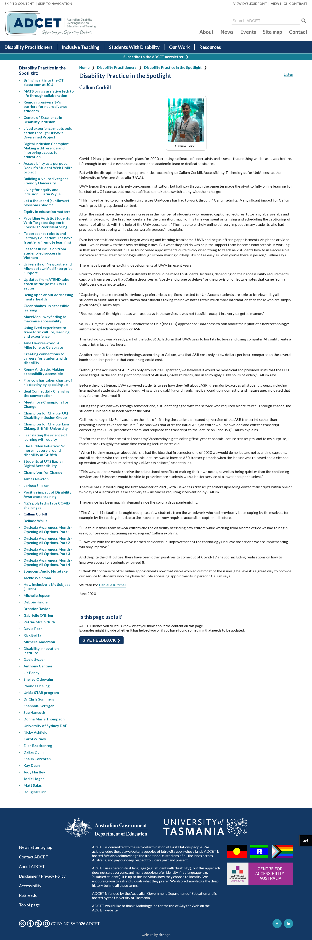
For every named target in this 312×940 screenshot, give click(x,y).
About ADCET (32, 866)
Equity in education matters (47, 211)
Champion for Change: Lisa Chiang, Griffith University (46, 426)
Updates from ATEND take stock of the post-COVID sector (46, 283)
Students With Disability (134, 47)
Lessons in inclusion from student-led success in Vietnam (45, 253)
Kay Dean (32, 765)
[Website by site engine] (156, 935)
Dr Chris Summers (39, 699)
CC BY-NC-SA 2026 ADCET (75, 923)
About (206, 32)
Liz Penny (32, 672)
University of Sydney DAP (45, 725)
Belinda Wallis (35, 520)
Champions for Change (43, 472)
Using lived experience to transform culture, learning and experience (46, 331)
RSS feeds (28, 895)
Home (84, 67)
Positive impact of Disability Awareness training (47, 494)
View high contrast (289, 3)
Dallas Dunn (34, 752)
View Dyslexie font (250, 3)
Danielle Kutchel (112, 585)
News (226, 32)
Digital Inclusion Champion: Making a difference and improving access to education (46, 150)
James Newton (36, 479)
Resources (210, 47)
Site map (272, 32)
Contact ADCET (33, 856)
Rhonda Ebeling (37, 686)
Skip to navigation (55, 3)
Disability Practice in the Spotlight (173, 67)
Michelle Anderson (39, 642)
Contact (298, 32)
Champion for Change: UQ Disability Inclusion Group (46, 415)
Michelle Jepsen (37, 595)
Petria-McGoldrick (39, 622)
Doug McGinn (35, 792)
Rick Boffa (32, 635)
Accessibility (30, 885)
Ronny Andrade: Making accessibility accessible (44, 371)
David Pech (33, 628)
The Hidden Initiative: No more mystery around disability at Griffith (45, 450)
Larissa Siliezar (36, 485)
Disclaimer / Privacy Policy (42, 876)
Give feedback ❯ (101, 640)
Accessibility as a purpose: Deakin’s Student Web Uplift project (48, 167)
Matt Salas (33, 785)
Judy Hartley (34, 772)
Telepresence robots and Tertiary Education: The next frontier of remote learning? (48, 237)
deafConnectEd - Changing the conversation (46, 393)
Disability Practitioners (29, 47)
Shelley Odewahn (38, 679)
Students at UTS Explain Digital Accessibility (44, 463)
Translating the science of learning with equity (45, 437)
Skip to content (19, 3)
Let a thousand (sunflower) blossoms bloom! (46, 202)
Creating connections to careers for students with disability (45, 358)
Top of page (29, 904)
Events (248, 32)
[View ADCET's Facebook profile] (277, 923)
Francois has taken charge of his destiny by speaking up (48, 382)
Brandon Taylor (37, 608)
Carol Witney (35, 739)
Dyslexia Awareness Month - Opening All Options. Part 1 (48, 529)
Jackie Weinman (37, 578)
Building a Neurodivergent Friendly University (46, 180)
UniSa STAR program (41, 692)
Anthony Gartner (38, 666)
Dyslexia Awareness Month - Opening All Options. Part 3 (48, 551)
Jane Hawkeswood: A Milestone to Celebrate (43, 345)
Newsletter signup (35, 847)
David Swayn (34, 659)
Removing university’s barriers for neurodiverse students (45, 106)
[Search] (304, 21)
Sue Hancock (34, 712)
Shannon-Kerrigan (39, 706)
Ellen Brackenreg (38, 745)
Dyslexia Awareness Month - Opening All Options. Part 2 (48, 540)
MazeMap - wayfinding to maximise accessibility (45, 318)
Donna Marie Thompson (44, 719)
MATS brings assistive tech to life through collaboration (49, 93)
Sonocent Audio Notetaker (46, 571)
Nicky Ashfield (36, 732)
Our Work (179, 47)
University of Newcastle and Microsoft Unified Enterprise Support (48, 268)
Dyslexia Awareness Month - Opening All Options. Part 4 (48, 562)
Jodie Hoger (34, 778)
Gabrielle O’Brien (38, 615)
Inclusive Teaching (81, 47)
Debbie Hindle (36, 602)
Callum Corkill (35, 514)
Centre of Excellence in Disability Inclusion (43, 119)
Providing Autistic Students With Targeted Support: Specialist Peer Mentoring (47, 222)
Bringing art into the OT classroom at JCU (44, 82)
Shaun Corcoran (37, 759)
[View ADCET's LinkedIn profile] (288, 923)
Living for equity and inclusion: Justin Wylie (42, 191)
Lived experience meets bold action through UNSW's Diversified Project (48, 132)
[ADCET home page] (50, 23)
